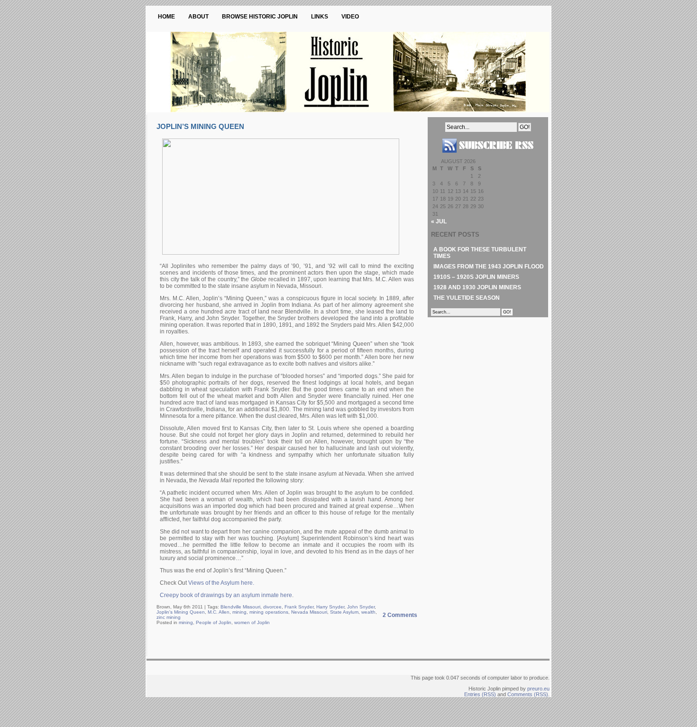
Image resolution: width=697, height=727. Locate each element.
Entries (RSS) (480, 694)
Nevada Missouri (309, 612)
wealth (368, 612)
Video (350, 16)
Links (319, 16)
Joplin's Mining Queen (180, 612)
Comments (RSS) (527, 694)
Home (166, 16)
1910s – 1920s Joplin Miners (476, 277)
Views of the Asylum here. (221, 583)
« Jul (439, 221)
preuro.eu (538, 688)
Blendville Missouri (240, 606)
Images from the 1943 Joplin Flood (488, 266)
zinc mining (168, 617)
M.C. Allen (218, 612)
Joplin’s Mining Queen (200, 126)
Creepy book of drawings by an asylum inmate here (226, 595)
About (198, 16)
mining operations (268, 612)
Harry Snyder (330, 606)
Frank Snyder (298, 606)
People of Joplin (213, 622)
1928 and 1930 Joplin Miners (477, 287)
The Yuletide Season (466, 297)
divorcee (272, 606)
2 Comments (400, 615)
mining (239, 612)
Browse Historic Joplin (260, 16)
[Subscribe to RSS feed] (488, 156)
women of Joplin (252, 622)
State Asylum (344, 612)
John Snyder (361, 606)
